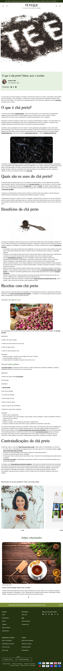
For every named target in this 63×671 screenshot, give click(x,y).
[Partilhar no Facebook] (11, 87)
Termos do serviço (14, 665)
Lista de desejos (26, 621)
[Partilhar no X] (13, 87)
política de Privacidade (27, 640)
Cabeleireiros (5, 630)
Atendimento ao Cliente (8, 643)
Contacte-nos (25, 624)
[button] (3, 6)
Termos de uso (6, 647)
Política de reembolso (17, 663)
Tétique (8, 663)
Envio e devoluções (7, 640)
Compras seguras (26, 647)
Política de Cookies (27, 643)
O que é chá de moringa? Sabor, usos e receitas (16, 587)
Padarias (4, 624)
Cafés (3, 614)
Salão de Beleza (6, 627)
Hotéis (3, 621)
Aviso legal (32, 665)
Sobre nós (24, 614)
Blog (23, 618)
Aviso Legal (5, 650)
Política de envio (24, 665)
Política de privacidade (29, 663)
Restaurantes (5, 618)
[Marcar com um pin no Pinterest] (15, 87)
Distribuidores (25, 650)
